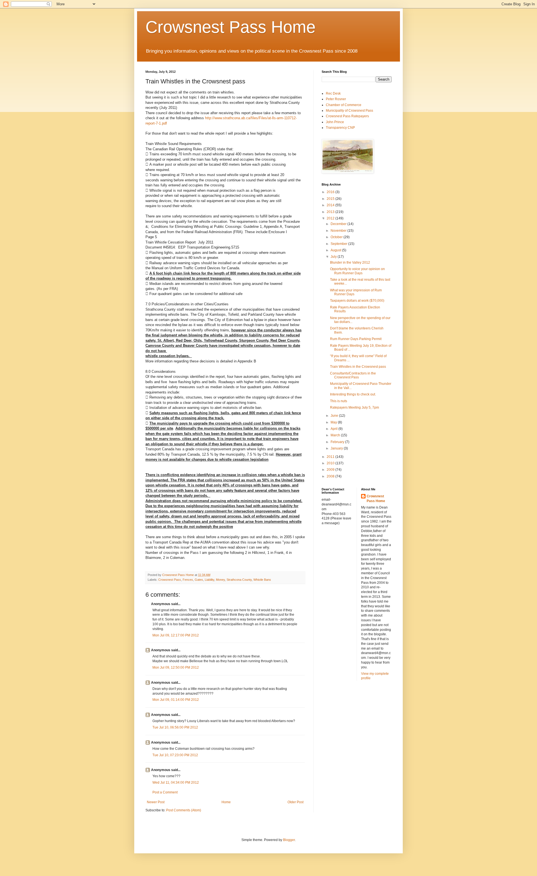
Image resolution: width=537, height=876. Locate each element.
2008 (331, 476)
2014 (331, 205)
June (335, 416)
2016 (331, 192)
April (334, 429)
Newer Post (155, 802)
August (336, 250)
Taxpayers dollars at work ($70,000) (357, 301)
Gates (199, 579)
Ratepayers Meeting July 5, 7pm (354, 407)
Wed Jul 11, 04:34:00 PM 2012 (175, 782)
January (337, 448)
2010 (331, 463)
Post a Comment (165, 792)
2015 (331, 199)
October (337, 237)
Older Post (295, 802)
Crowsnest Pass (169, 579)
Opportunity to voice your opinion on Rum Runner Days (357, 271)
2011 (331, 457)
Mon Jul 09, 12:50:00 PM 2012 (175, 667)
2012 (331, 218)
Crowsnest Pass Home (230, 27)
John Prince (335, 122)
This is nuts (338, 401)
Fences (188, 579)
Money (220, 579)
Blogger (289, 840)
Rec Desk (333, 93)
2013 (331, 212)
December (339, 224)
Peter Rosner (336, 99)
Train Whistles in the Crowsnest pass (358, 367)
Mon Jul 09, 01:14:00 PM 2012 (175, 700)
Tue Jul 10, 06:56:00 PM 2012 (175, 727)
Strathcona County (239, 579)
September (339, 244)
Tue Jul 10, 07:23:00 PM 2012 (175, 755)
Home (226, 802)
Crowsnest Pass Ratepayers (347, 116)
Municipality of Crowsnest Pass (349, 111)
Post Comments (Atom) (183, 810)
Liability (209, 579)
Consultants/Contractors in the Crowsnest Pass (353, 375)
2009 (331, 470)
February (338, 442)
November (339, 231)
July (334, 257)
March (336, 435)
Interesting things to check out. (353, 394)
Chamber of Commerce (343, 105)
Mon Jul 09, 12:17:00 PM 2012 (175, 635)
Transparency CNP (340, 128)
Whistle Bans (262, 579)
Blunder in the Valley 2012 (350, 262)
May (334, 422)
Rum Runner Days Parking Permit (355, 339)
